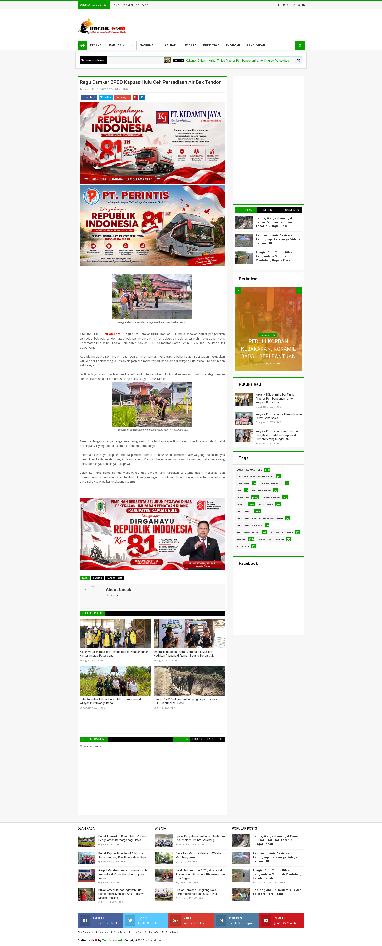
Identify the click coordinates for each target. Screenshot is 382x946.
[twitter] (284, 5)
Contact (142, 5)
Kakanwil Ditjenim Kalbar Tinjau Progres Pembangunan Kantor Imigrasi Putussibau (201, 60)
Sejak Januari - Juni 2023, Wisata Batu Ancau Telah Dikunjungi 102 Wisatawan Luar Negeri (200, 874)
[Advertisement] (264, 137)
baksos (273, 60)
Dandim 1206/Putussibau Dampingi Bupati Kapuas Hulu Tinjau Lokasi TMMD (185, 701)
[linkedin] (303, 5)
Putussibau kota (282, 532)
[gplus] (289, 5)
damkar (97, 578)
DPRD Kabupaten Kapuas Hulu (255, 476)
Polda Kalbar (271, 497)
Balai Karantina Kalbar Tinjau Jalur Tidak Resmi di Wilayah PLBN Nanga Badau (110, 701)
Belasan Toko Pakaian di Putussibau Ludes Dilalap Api (268, 349)
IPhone (136, 932)
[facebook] (279, 5)
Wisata (191, 45)
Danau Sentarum (271, 483)
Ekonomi (233, 45)
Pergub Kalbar (261, 490)
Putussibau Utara (248, 532)
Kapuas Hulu (120, 45)
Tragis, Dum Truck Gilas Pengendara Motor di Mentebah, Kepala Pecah (274, 256)
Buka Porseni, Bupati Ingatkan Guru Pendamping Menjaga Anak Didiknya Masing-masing (121, 893)
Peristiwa (211, 45)
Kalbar (170, 45)
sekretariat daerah (271, 539)
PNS (239, 490)
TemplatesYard (112, 940)
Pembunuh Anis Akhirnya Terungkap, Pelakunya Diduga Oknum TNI (278, 239)
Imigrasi (142, 60)
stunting (243, 546)
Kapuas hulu (114, 578)
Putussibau (244, 511)
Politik (241, 504)
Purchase (171, 932)
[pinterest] (299, 5)
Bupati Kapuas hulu (249, 469)
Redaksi (127, 5)
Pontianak (266, 504)
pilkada (241, 539)
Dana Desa (243, 483)
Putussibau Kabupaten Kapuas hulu (260, 518)
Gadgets (86, 932)
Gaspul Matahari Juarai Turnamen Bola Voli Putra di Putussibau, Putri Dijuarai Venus (122, 874)
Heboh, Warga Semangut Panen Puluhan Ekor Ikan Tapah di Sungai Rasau (274, 222)
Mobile (102, 932)
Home (115, 5)
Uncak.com (155, 940)
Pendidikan (256, 45)
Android (119, 932)
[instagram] (294, 5)
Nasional (147, 45)
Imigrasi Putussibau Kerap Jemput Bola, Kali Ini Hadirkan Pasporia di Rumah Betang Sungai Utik (184, 653)
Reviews (153, 932)
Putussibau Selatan (250, 525)
